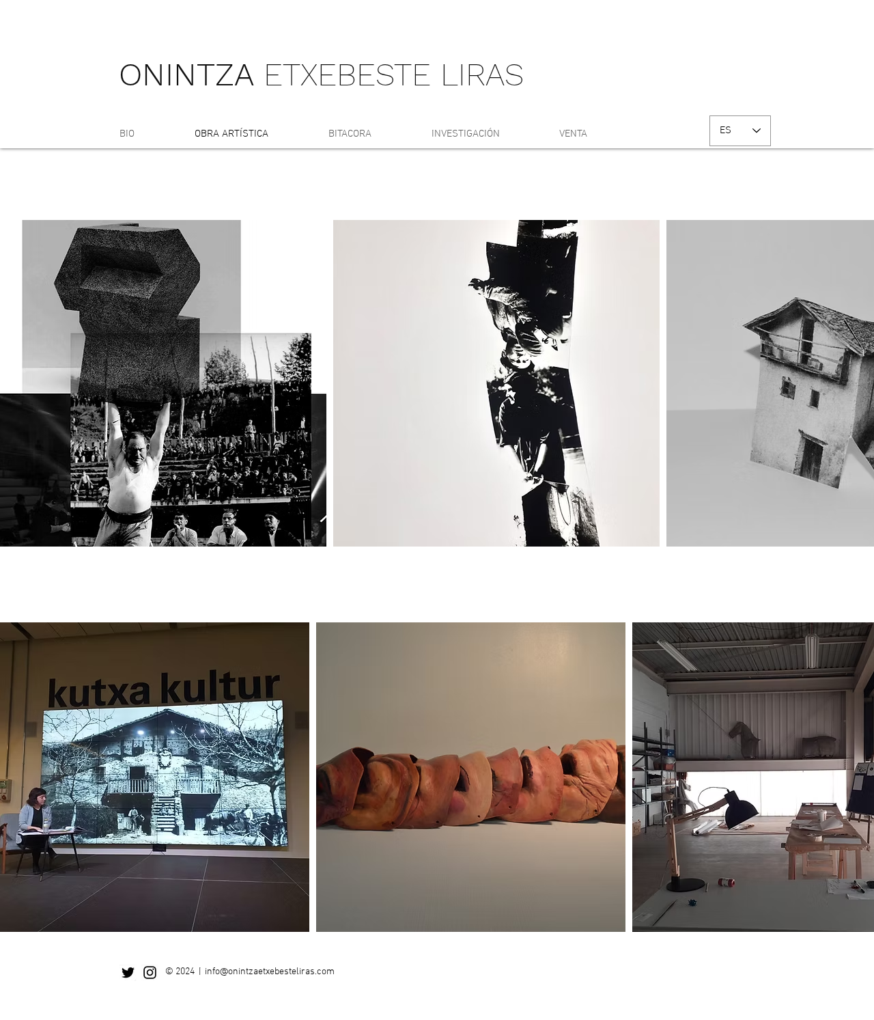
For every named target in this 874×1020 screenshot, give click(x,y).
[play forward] (857, 383)
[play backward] (17, 383)
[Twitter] (128, 972)
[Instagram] (149, 972)
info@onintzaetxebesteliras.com (270, 972)
